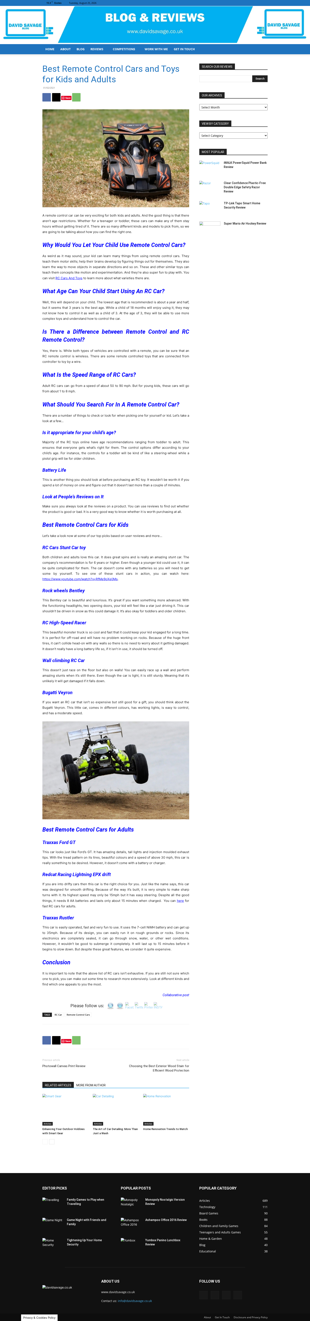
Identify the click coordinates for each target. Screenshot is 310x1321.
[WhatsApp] (76, 97)
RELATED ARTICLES (58, 1085)
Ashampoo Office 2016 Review (166, 1220)
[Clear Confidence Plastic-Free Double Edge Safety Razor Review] (209, 188)
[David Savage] (155, 25)
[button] (262, 49)
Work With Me (156, 49)
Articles (47, 1123)
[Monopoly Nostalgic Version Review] (131, 1205)
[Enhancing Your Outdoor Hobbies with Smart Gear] (65, 1110)
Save (68, 97)
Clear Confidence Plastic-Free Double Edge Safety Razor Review (245, 187)
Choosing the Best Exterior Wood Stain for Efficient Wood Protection (159, 1068)
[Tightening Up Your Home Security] (52, 1245)
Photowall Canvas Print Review (63, 1066)
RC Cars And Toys (68, 278)
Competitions (124, 49)
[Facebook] (243, 3)
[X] (264, 3)
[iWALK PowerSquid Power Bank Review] (209, 168)
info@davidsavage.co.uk (135, 1301)
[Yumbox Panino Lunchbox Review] (131, 1245)
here (180, 901)
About (65, 49)
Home (49, 49)
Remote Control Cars (78, 1014)
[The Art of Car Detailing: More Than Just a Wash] (116, 1110)
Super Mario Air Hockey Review (245, 223)
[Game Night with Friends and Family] (52, 1225)
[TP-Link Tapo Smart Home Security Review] (209, 208)
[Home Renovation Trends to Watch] (166, 1110)
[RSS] (257, 3)
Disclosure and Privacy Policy (251, 1317)
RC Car (58, 1014)
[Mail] (250, 3)
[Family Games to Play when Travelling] (52, 1205)
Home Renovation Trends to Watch (165, 1129)
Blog (81, 49)
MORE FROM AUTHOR (91, 1085)
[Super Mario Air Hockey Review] (209, 228)
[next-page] (51, 1141)
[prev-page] (45, 1141)
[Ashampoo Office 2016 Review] (131, 1225)
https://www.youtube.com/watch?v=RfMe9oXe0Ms (80, 579)
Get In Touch (184, 49)
